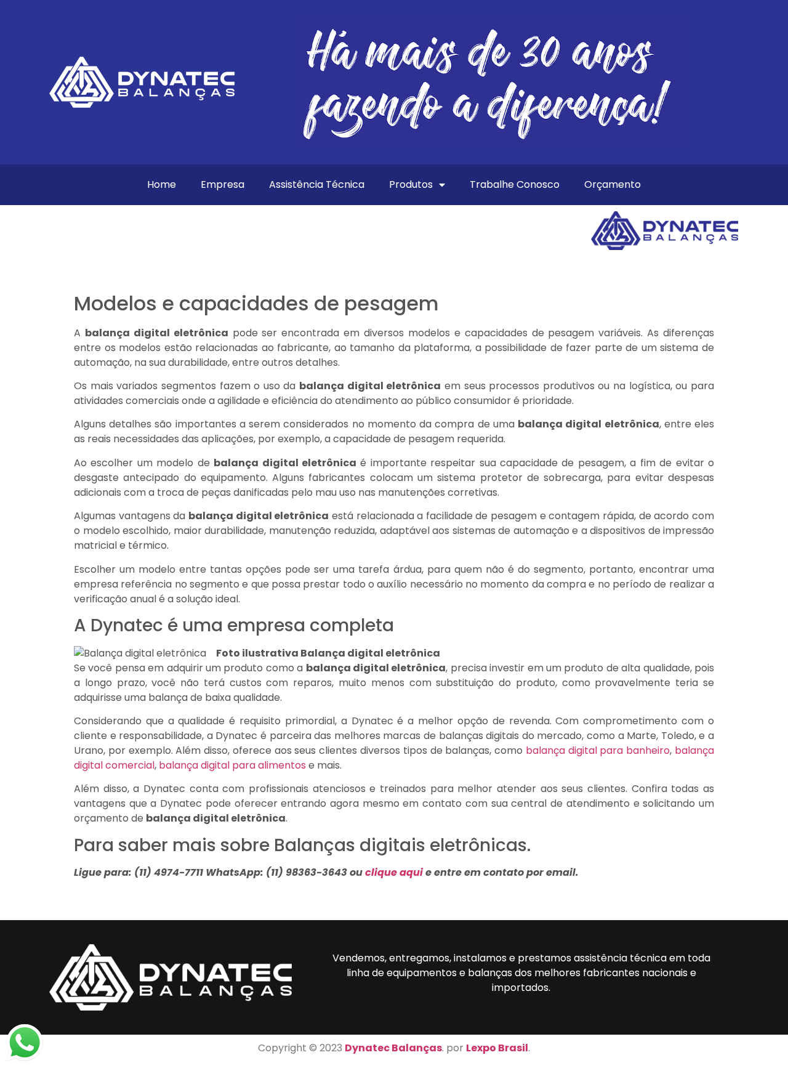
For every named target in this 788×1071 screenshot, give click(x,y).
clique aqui (394, 872)
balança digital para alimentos (232, 765)
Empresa (222, 184)
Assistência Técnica (316, 184)
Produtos (411, 184)
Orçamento (612, 184)
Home (161, 184)
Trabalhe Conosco (515, 184)
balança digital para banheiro (598, 750)
